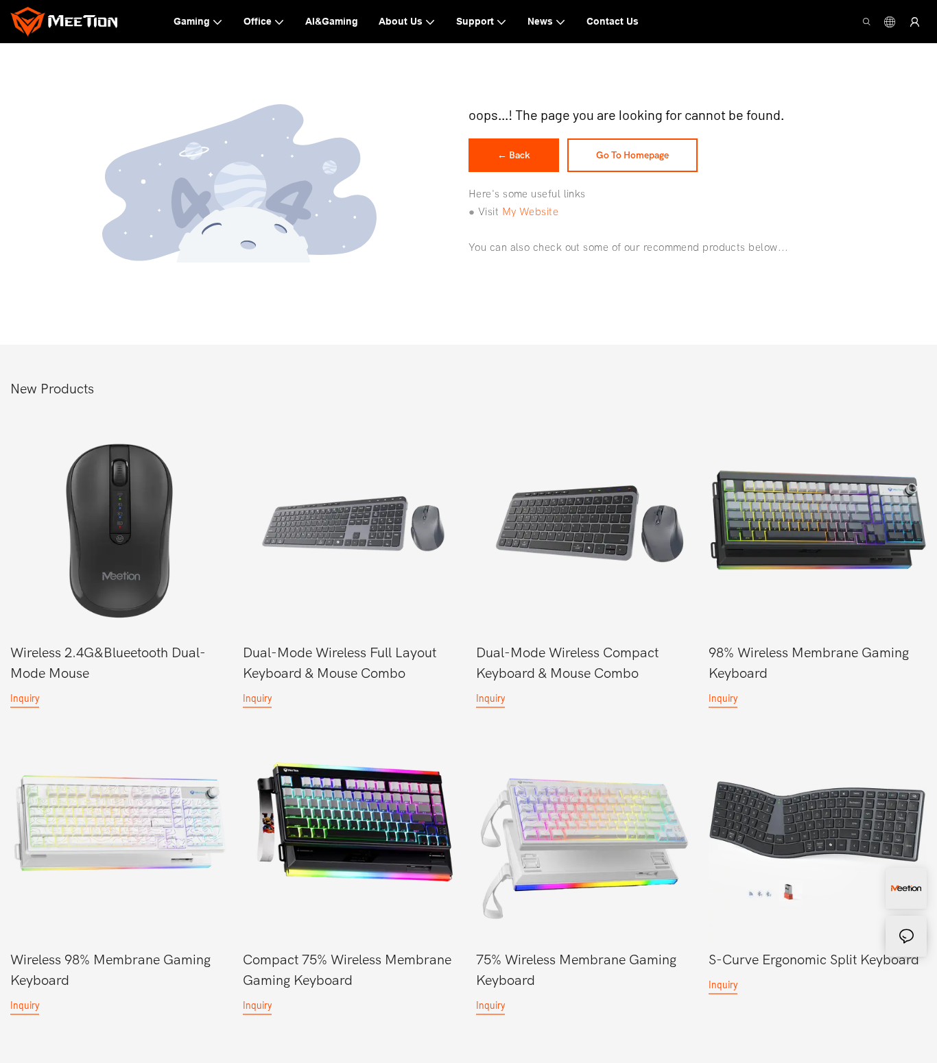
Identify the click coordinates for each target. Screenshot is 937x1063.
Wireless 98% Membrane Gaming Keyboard (110, 970)
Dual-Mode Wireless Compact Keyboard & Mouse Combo (567, 663)
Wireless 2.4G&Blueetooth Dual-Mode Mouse (108, 663)
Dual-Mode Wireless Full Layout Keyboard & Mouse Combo (339, 663)
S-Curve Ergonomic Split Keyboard (814, 960)
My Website (530, 212)
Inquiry (24, 698)
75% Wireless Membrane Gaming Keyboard (576, 970)
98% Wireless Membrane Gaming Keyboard (809, 663)
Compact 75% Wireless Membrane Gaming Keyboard (347, 970)
